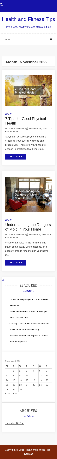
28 (7, 389)
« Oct (7, 393)
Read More (16, 157)
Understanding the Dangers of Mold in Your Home (28, 226)
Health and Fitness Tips (28, 19)
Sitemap (28, 454)
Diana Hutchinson (15, 128)
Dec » (14, 393)
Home (8, 114)
